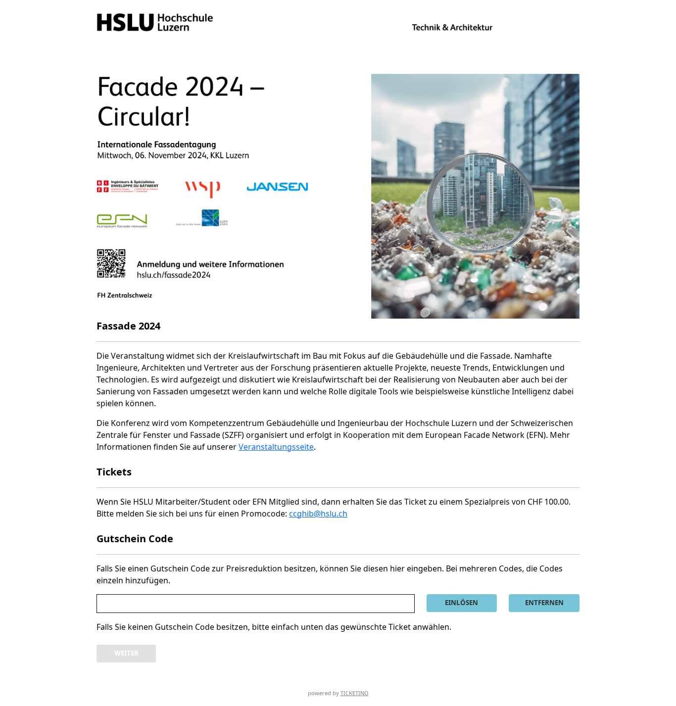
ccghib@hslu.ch (318, 513)
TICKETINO (354, 693)
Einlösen (461, 602)
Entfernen (544, 602)
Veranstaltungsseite (276, 446)
